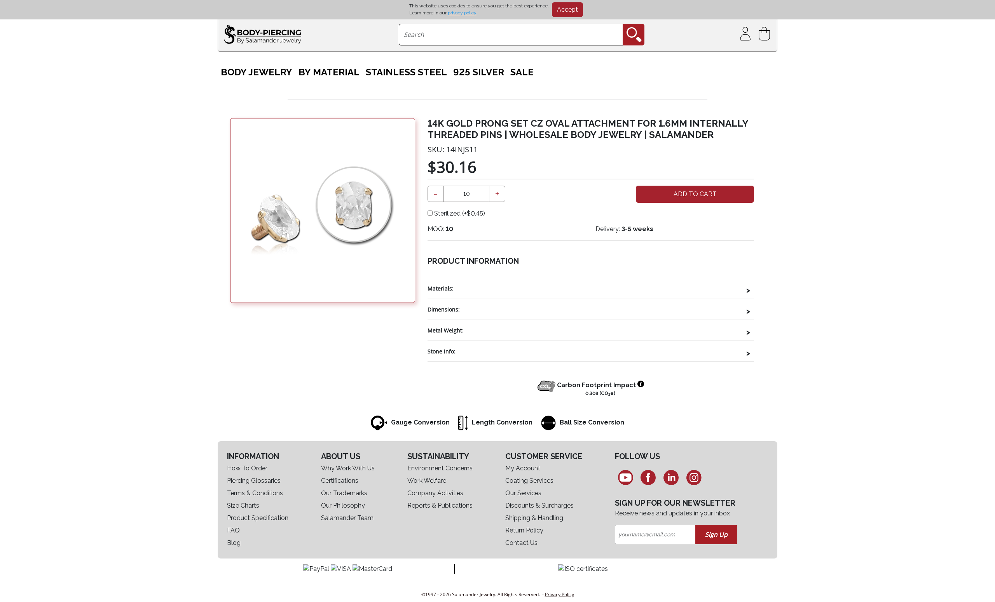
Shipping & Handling (534, 518)
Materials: (441, 288)
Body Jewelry (256, 72)
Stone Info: (442, 351)
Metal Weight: (446, 330)
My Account (522, 468)
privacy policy (462, 13)
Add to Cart (695, 194)
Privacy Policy (559, 594)
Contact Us (521, 542)
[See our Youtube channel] (625, 477)
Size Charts (243, 505)
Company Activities (435, 493)
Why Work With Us (348, 468)
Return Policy (524, 530)
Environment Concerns (440, 468)
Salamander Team (347, 518)
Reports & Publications (440, 505)
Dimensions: (444, 309)
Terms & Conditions (255, 493)
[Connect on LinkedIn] (671, 477)
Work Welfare (426, 480)
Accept (567, 9)
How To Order (247, 468)
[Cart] (766, 34)
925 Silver (478, 72)
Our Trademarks (344, 493)
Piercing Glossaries (254, 480)
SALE (522, 72)
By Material (329, 72)
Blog (234, 542)
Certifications (339, 480)
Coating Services (529, 480)
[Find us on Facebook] (648, 477)
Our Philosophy (343, 505)
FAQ (233, 530)
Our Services (523, 493)
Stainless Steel (406, 72)
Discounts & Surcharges (539, 505)
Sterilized (459, 213)
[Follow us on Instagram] (694, 477)
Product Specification (257, 518)
